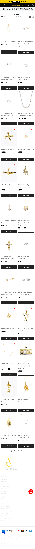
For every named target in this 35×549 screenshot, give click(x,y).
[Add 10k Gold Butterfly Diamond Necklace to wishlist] (31, 415)
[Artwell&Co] (17, 5)
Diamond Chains (5, 486)
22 (18, 451)
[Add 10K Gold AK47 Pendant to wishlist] (14, 129)
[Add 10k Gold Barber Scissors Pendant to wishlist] (31, 308)
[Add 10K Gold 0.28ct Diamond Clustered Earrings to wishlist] (31, 21)
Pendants (3, 488)
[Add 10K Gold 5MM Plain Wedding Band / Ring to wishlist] (14, 93)
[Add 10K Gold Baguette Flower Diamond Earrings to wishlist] (14, 272)
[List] (33, 17)
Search (3, 520)
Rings (2, 496)
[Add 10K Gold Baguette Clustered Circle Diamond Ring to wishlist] (31, 200)
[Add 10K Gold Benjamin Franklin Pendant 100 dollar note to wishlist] (31, 343)
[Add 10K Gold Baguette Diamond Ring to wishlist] (31, 236)
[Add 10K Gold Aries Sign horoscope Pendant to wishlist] (31, 164)
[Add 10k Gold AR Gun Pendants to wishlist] (14, 164)
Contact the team (5, 508)
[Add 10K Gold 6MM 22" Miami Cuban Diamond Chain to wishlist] (31, 93)
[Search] (5, 5)
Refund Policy (4, 516)
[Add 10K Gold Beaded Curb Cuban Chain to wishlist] (14, 343)
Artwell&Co (6, 543)
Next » (22, 451)
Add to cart (9, 52)
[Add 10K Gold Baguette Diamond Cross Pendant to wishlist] (14, 236)
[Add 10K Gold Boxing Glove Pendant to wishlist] (31, 379)
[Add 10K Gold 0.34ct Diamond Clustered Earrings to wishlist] (14, 57)
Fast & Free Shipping (6, 511)
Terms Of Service (5, 518)
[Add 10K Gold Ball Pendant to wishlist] (14, 308)
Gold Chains (4, 484)
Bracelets (3, 491)
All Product (4, 479)
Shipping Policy (5, 513)
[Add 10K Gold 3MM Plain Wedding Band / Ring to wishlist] (31, 57)
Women (3, 498)
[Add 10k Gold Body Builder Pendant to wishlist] (14, 379)
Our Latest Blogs (5, 506)
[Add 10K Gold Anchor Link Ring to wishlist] (31, 129)
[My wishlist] (30, 5)
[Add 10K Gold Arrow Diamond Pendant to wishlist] (14, 200)
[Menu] (2, 5)
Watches (3, 481)
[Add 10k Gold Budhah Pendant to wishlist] (14, 415)
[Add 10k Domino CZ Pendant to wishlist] (14, 21)
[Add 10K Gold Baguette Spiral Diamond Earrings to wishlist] (31, 272)
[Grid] (30, 17)
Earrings (3, 493)
